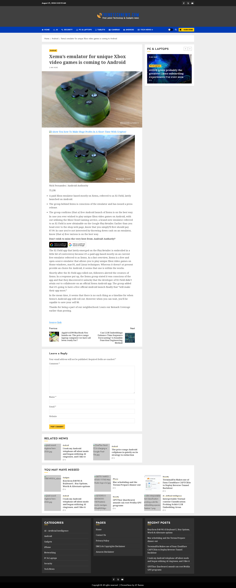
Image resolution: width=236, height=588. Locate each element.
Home (47, 29)
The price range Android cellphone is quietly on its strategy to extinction (125, 452)
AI (57, 29)
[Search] (175, 29)
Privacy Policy (102, 540)
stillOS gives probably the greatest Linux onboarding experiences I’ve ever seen (166, 73)
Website (53, 416)
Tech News (145, 29)
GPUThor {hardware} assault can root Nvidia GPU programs (127, 503)
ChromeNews (126, 585)
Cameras (115, 29)
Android (130, 29)
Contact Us (101, 535)
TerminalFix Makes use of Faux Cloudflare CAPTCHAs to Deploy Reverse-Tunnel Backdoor (177, 483)
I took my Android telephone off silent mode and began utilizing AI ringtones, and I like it (76, 452)
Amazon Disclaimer (105, 551)
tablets (101, 29)
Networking (50, 552)
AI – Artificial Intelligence (56, 530)
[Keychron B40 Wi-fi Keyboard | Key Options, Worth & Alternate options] (52, 483)
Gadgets (66, 478)
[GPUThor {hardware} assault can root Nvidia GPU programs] (102, 502)
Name (52, 397)
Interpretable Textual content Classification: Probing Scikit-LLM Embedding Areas (174, 503)
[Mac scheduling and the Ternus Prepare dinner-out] (102, 483)
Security (68, 29)
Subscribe (188, 29)
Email (52, 406)
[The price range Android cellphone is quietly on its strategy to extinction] (101, 452)
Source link (55, 322)
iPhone (115, 479)
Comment (54, 363)
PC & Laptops (85, 29)
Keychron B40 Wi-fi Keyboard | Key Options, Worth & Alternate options (76, 483)
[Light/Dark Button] (170, 29)
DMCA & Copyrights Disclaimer (110, 546)
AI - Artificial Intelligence (172, 496)
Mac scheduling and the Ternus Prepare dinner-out (127, 483)
